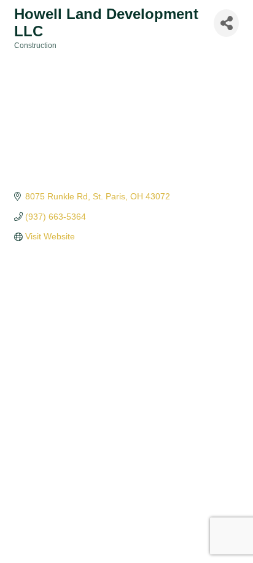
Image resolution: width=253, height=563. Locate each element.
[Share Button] (226, 23)
